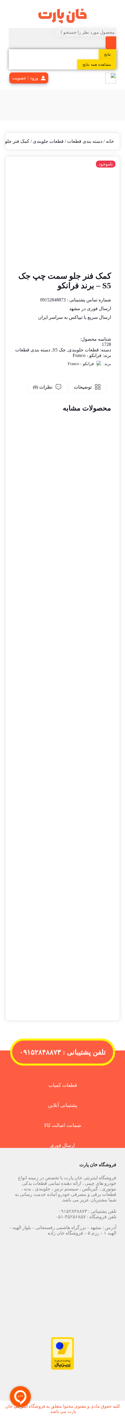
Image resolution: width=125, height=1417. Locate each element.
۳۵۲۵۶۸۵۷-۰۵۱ (71, 1216)
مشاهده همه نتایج (97, 64)
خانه (110, 141)
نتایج (107, 54)
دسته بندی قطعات (84, 141)
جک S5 (59, 349)
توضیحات (83, 387)
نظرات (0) (42, 387)
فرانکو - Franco (87, 355)
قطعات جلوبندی (48, 141)
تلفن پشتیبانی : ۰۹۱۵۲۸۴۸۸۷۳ (62, 1052)
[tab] (87, 386)
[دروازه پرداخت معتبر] (62, 1368)
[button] (62, 557)
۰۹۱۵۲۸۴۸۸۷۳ (72, 1211)
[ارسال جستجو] (111, 42)
